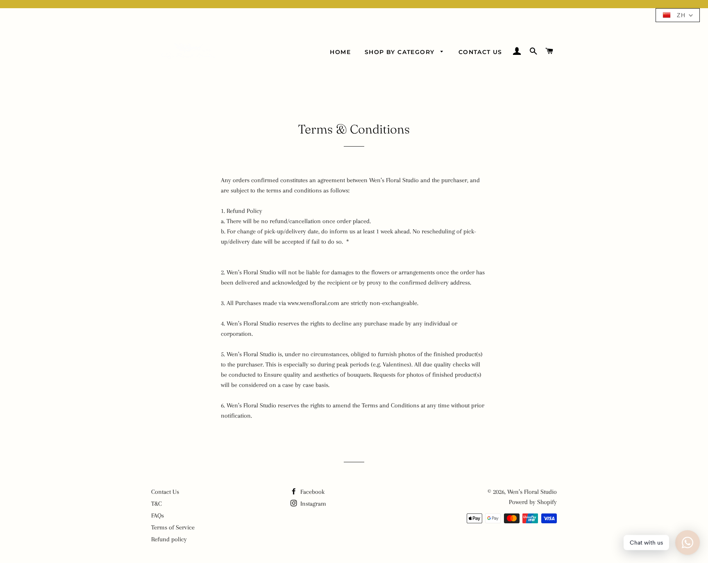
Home (340, 52)
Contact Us (480, 52)
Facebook (311, 491)
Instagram (312, 503)
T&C (156, 503)
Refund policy (169, 539)
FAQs (157, 515)
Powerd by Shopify (533, 502)
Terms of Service (173, 527)
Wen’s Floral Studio (532, 491)
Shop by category (401, 52)
